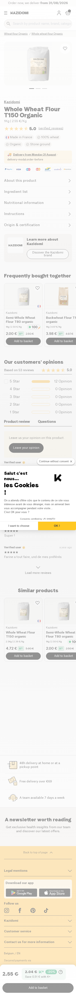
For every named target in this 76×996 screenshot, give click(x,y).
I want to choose (18, 525)
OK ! (57, 525)
